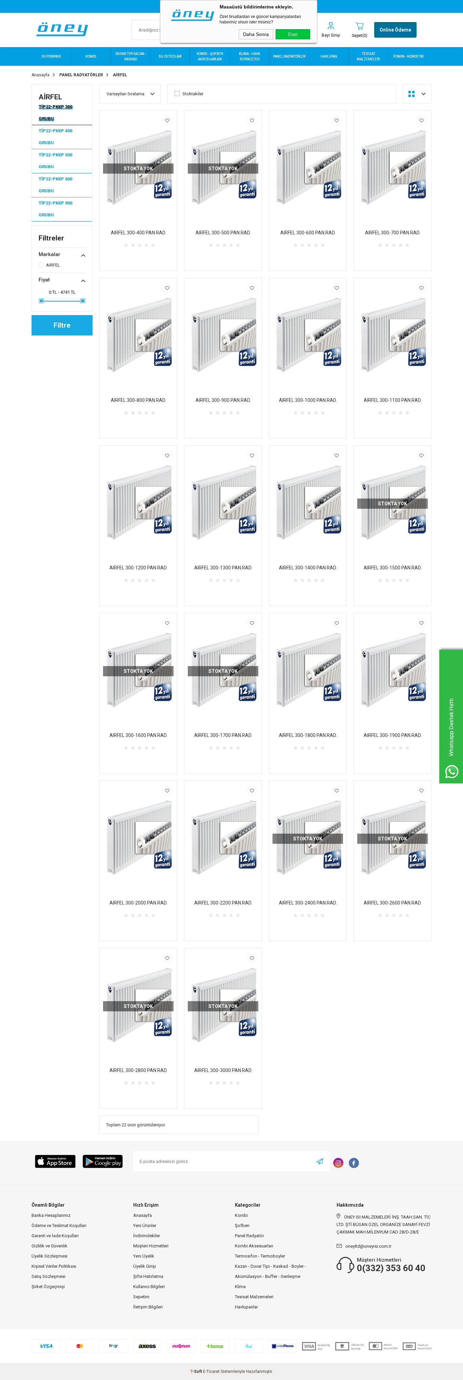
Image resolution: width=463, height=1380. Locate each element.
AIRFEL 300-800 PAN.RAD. (138, 400)
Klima (240, 1286)
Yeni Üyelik (143, 1256)
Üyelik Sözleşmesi (49, 1256)
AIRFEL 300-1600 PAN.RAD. (138, 735)
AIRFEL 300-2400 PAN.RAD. (308, 903)
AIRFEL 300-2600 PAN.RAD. (393, 903)
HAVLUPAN (329, 56)
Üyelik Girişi (144, 1266)
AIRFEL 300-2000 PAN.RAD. (138, 903)
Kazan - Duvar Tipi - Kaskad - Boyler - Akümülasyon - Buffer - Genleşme (270, 1271)
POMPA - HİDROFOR (408, 56)
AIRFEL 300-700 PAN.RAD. (392, 232)
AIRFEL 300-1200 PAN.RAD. (138, 567)
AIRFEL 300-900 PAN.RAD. (223, 400)
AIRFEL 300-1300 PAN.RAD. (223, 567)
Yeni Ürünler (144, 1225)
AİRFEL (50, 97)
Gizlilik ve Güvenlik (49, 1245)
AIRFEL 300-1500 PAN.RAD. (393, 567)
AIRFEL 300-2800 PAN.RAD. (138, 1070)
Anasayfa (142, 1215)
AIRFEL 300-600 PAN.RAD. (308, 232)
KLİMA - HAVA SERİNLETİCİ (249, 56)
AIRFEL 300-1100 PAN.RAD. (393, 400)
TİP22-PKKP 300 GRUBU (55, 112)
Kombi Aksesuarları (254, 1245)
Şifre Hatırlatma (148, 1276)
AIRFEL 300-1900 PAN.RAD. (393, 735)
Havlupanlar (246, 1306)
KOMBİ (90, 56)
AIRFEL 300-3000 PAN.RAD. (223, 1070)
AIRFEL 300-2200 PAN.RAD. (223, 903)
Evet (293, 34)
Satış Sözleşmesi (48, 1276)
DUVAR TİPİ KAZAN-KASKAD (131, 56)
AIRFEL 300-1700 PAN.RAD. (223, 735)
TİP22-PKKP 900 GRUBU (55, 208)
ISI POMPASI (51, 56)
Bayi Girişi (331, 35)
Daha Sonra (256, 34)
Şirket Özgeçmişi (48, 1286)
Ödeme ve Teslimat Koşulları (59, 1225)
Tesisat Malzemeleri (254, 1296)
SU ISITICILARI (170, 56)
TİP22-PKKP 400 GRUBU (55, 136)
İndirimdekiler (146, 1235)
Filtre (62, 325)
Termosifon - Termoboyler (260, 1256)
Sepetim (141, 1296)
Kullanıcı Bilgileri (149, 1286)
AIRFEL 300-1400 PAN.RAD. (308, 567)
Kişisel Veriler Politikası (54, 1266)
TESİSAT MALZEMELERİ (368, 56)
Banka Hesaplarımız (51, 1215)
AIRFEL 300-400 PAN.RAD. (138, 232)
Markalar (49, 254)
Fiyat (44, 280)
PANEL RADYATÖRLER (289, 56)
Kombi (241, 1215)
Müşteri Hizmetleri (150, 1245)
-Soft (196, 1371)
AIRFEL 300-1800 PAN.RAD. (308, 735)
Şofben (242, 1225)
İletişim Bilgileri (148, 1306)
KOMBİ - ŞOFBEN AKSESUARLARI (210, 56)
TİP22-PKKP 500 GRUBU (55, 160)
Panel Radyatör (249, 1235)
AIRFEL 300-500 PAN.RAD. (223, 232)
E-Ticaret (211, 1371)
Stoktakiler (192, 93)
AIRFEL (53, 265)
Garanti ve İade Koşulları (55, 1235)
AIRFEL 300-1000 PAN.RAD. (308, 400)
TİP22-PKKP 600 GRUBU (55, 184)
